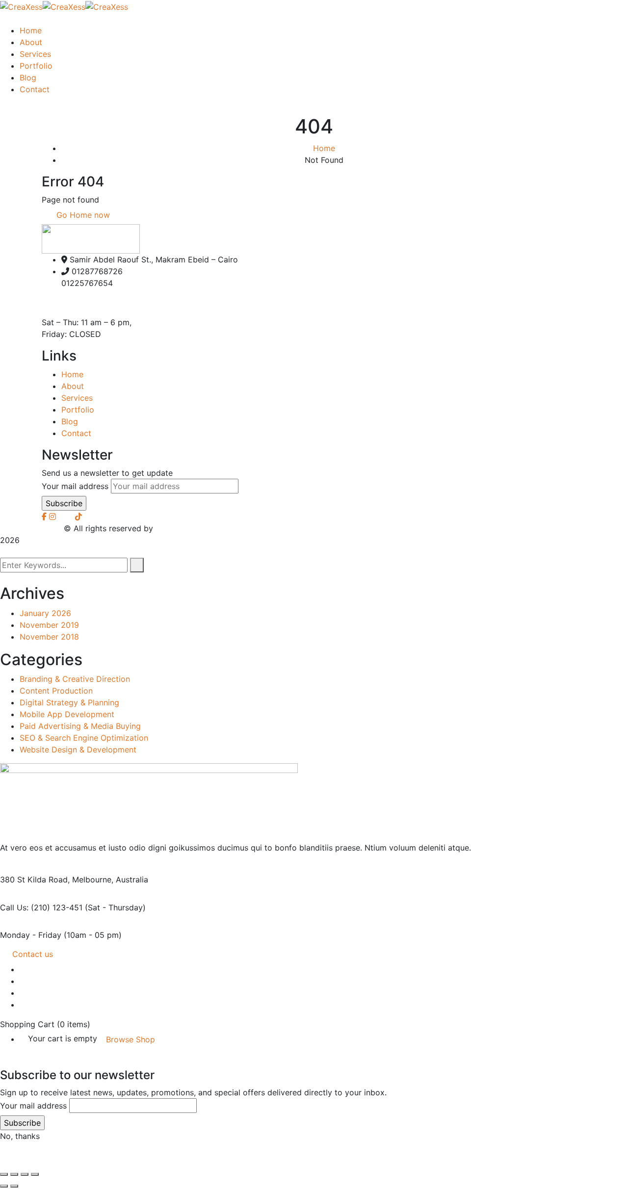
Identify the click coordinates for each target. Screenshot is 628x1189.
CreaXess (173, 528)
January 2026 (45, 613)
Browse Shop (130, 1039)
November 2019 (49, 625)
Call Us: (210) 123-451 (41, 907)
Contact (76, 433)
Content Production (56, 691)
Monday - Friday (30, 935)
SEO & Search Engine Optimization (84, 738)
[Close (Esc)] (35, 1174)
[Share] (24, 1174)
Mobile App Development (67, 714)
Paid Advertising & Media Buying (80, 726)
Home (324, 148)
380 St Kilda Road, (35, 879)
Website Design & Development (78, 749)
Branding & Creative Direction (75, 679)
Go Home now (82, 215)
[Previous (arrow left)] (4, 1186)
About (72, 386)
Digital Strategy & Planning (69, 702)
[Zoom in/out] (4, 1174)
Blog (69, 421)
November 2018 (49, 637)
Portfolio (77, 409)
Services (77, 398)
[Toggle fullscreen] (14, 1174)
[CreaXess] (21, 6)
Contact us (32, 954)
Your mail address (75, 486)
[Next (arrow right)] (14, 1186)
